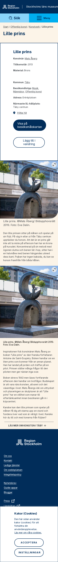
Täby (27, 82)
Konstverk (34, 26)
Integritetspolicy (12, 474)
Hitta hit (22, 112)
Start (5, 26)
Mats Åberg (31, 58)
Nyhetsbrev (10, 483)
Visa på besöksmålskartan (29, 125)
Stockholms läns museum (42, 6)
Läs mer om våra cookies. (28, 532)
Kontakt (8, 460)
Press (7, 500)
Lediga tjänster (12, 465)
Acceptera (29, 542)
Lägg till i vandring (29, 142)
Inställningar (30, 552)
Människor (18, 91)
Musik (35, 88)
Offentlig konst (18, 26)
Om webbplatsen (13, 469)
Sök (17, 18)
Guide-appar (11, 487)
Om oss (8, 455)
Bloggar (8, 492)
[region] (29, 534)
